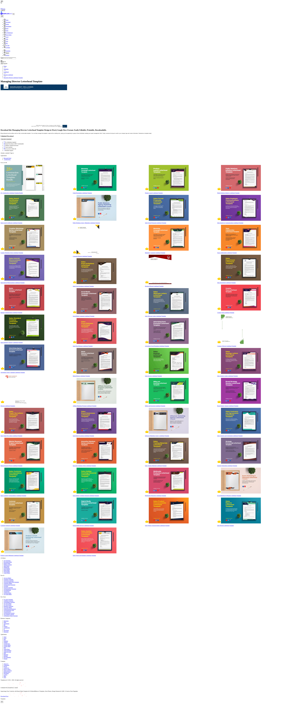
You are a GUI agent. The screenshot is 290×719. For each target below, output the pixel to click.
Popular (5, 658)
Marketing (6, 621)
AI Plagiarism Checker (9, 613)
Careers (5, 674)
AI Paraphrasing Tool (9, 610)
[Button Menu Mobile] (2, 1)
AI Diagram (6, 591)
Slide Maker (6, 566)
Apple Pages (7, 649)
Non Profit (6, 630)
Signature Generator (8, 606)
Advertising (6, 623)
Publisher (6, 641)
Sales (5, 622)
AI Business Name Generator (11, 615)
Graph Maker (7, 573)
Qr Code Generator (8, 599)
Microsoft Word (7, 158)
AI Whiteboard (7, 590)
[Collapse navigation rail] (13, 14)
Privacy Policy (7, 669)
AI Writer (6, 586)
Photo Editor (7, 570)
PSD (5, 653)
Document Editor (8, 562)
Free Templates (7, 657)
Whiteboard (6, 567)
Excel (5, 638)
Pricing (5, 666)
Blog (5, 676)
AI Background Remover (10, 609)
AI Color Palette (7, 605)
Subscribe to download (6, 139)
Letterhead (6, 72)
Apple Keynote (7, 652)
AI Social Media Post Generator (11, 582)
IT (4, 629)
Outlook (6, 642)
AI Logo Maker (7, 578)
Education (6, 631)
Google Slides (7, 646)
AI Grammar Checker (9, 614)
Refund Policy (7, 672)
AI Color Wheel (7, 603)
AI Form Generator (8, 587)
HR (4, 625)
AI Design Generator (9, 580)
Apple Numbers (7, 650)
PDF (5, 647)
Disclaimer (6, 673)
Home (5, 66)
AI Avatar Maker (8, 607)
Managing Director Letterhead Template (13, 77)
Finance (5, 626)
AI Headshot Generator (9, 602)
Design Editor (7, 563)
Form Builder (7, 568)
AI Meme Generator (8, 600)
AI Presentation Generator (10, 589)
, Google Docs (7, 159)
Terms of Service (8, 670)
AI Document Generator (9, 584)
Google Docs (7, 643)
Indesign (6, 656)
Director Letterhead (8, 74)
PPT (5, 639)
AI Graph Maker (8, 594)
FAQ (5, 677)
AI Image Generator (8, 579)
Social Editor (7, 571)
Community (6, 665)
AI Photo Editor (7, 593)
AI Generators (7, 560)
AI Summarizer (7, 611)
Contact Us (6, 668)
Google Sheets (7, 645)
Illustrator (6, 654)
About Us (6, 664)
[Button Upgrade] (2, 63)
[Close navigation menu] (2, 16)
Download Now (4, 696)
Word (5, 637)
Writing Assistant (8, 564)
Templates (6, 69)
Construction (7, 627)
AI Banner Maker (8, 583)
